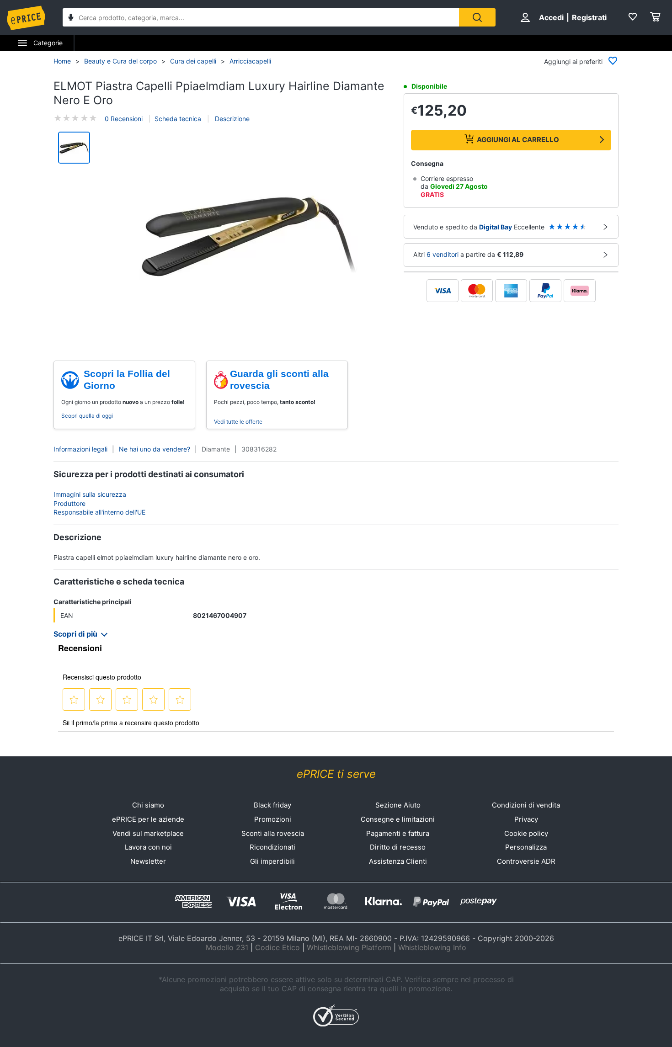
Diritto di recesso (398, 847)
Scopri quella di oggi (87, 415)
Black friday (272, 805)
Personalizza (526, 847)
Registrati (589, 17)
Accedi (551, 17)
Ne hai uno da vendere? (154, 449)
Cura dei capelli (193, 61)
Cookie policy (526, 833)
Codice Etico (277, 947)
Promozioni (272, 819)
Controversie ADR (526, 861)
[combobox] (261, 17)
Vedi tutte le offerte (238, 421)
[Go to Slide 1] (74, 148)
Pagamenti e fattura (397, 833)
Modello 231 (227, 947)
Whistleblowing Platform (349, 947)
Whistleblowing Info (432, 947)
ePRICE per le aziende (148, 819)
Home (62, 61)
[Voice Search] (71, 18)
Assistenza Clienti (398, 861)
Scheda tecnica (178, 118)
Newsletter (148, 861)
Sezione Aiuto (398, 805)
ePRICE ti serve (336, 774)
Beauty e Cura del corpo (120, 61)
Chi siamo (148, 805)
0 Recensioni (124, 118)
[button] (248, 236)
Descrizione (231, 118)
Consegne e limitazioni (398, 819)
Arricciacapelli (250, 61)
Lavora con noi (148, 847)
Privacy (526, 819)
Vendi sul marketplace (148, 833)
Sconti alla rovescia (272, 833)
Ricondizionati (272, 847)
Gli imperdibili (272, 861)
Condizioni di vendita (526, 805)
